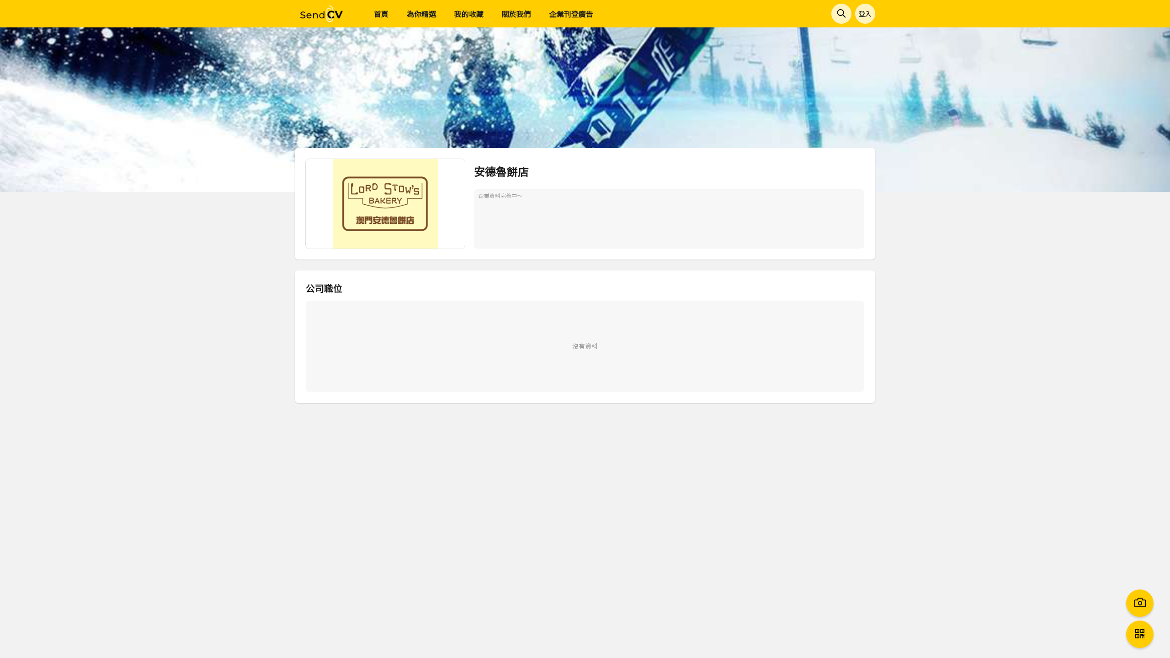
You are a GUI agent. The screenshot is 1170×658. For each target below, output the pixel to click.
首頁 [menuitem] (381, 13)
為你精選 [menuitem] (421, 13)
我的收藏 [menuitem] (469, 13)
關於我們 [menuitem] (516, 13)
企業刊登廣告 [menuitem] (571, 13)
